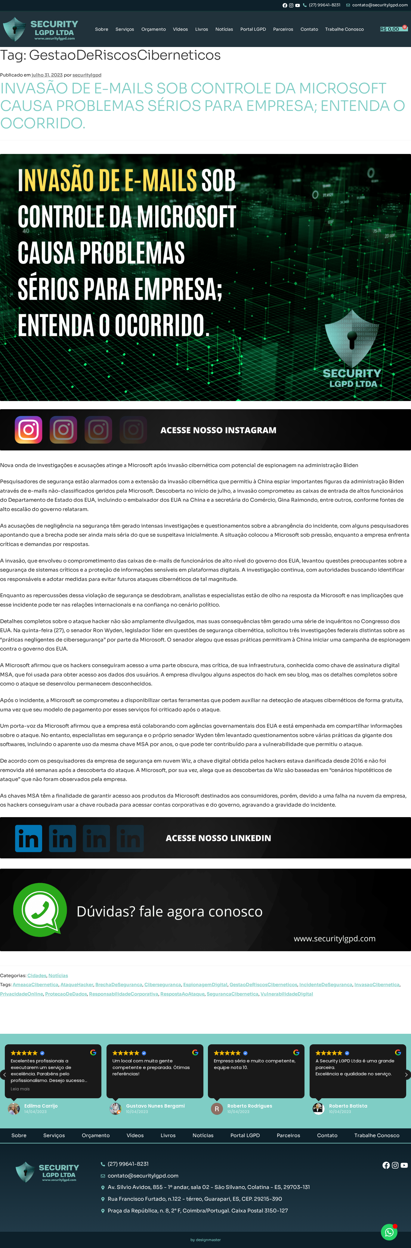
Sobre (101, 29)
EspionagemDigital (205, 984)
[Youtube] (297, 5)
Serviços (125, 29)
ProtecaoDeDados (66, 994)
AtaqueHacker (76, 984)
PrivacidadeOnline (21, 994)
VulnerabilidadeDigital (287, 994)
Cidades (36, 975)
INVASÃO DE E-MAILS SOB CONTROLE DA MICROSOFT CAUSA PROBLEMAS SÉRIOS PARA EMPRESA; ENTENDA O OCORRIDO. (202, 106)
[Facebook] (285, 5)
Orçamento (153, 29)
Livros (201, 29)
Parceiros (283, 29)
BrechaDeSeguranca (118, 984)
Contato (309, 29)
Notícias (224, 29)
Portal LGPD (253, 29)
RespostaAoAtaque (182, 994)
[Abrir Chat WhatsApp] (389, 1232)
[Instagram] (291, 5)
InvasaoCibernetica (377, 984)
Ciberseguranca (162, 984)
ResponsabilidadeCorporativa (123, 994)
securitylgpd (87, 75)
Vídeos (180, 29)
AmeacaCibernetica (35, 984)
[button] (406, 1074)
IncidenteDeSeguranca (325, 984)
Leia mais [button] (20, 1089)
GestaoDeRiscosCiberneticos (263, 984)
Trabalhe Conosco (344, 29)
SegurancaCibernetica (232, 994)
